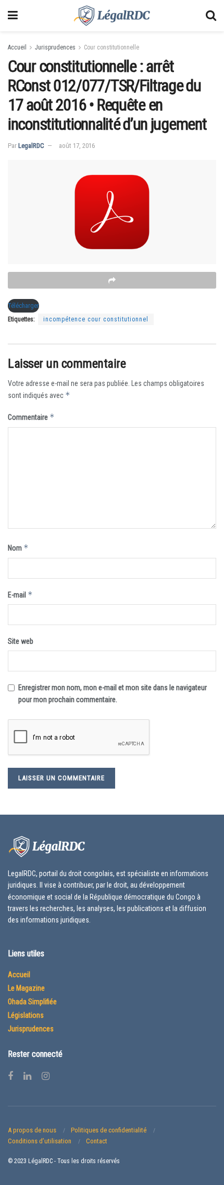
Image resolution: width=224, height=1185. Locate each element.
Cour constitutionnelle (111, 47)
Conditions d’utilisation (39, 1141)
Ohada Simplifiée (32, 1001)
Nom (18, 548)
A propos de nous (32, 1130)
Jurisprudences (55, 47)
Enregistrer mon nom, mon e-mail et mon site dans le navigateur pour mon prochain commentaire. (112, 693)
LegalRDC (31, 145)
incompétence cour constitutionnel (95, 319)
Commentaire (31, 417)
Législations (26, 1015)
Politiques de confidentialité (108, 1130)
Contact (96, 1141)
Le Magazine (26, 988)
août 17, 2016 (77, 145)
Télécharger (23, 305)
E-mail (20, 595)
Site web (20, 641)
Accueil (17, 47)
